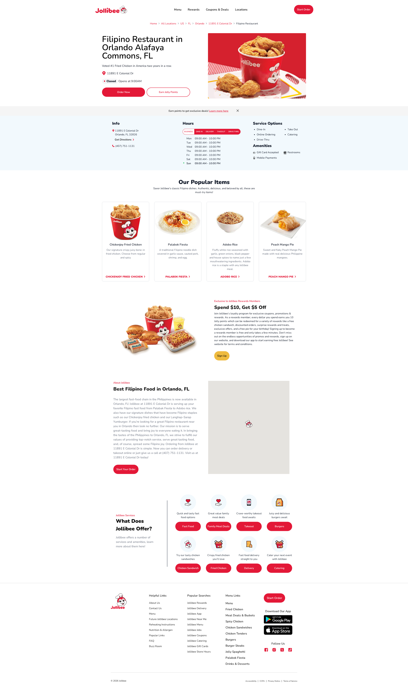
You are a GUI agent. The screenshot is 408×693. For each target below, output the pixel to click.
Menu (177, 9)
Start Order (303, 9)
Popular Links (157, 635)
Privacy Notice (274, 681)
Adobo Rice (228, 277)
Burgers (279, 526)
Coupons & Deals (217, 9)
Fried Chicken (218, 568)
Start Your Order (125, 469)
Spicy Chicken (234, 621)
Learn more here (218, 111)
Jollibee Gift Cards (197, 646)
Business (188, 131)
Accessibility (250, 681)
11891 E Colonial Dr (120, 73)
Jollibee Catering (197, 641)
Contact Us (155, 608)
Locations (241, 9)
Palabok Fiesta (176, 277)
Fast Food (188, 526)
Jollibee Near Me (197, 619)
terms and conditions (240, 344)
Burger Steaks (235, 646)
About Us (154, 603)
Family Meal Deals (218, 526)
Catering (279, 568)
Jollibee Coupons (197, 635)
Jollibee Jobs (194, 630)
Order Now (123, 92)
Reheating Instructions (162, 624)
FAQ (151, 641)
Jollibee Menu (195, 624)
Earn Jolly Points (168, 92)
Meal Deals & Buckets (240, 615)
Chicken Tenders (236, 633)
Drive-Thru (233, 131)
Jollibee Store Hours (199, 651)
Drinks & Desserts (238, 664)
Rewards (194, 9)
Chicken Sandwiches (239, 627)
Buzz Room (155, 646)
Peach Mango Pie (281, 277)
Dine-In (199, 131)
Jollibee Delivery (196, 608)
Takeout (221, 131)
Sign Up (221, 356)
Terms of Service (290, 681)
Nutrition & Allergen (161, 630)
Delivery (210, 131)
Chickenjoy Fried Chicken (124, 277)
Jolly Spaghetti (235, 652)
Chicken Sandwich (188, 568)
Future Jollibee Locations (163, 619)
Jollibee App (194, 614)
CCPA (262, 681)
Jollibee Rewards (197, 603)
